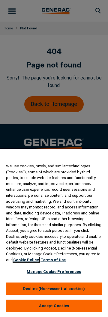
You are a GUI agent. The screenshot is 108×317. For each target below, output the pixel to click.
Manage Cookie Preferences (54, 271)
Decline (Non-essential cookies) (54, 288)
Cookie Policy (26, 260)
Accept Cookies (54, 306)
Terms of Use (53, 260)
